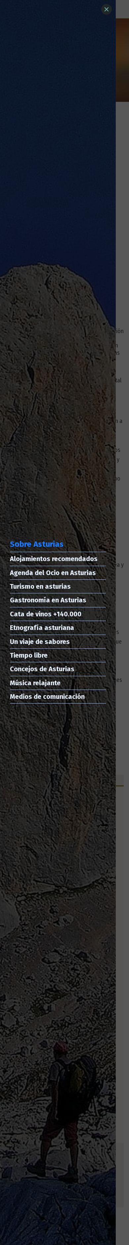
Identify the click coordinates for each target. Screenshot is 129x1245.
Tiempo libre (29, 655)
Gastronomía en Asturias (48, 600)
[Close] (106, 9)
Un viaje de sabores (40, 642)
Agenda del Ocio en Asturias (53, 573)
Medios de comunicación (47, 697)
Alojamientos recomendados (54, 559)
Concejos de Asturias (42, 669)
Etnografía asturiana (42, 628)
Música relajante (35, 683)
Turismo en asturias (40, 586)
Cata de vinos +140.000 (45, 614)
